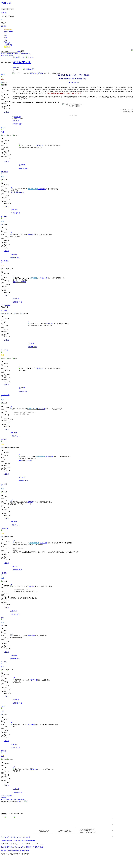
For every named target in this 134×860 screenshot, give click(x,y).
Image (7, 799)
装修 (5, 35)
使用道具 (15, 124)
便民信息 (7, 43)
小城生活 (17, 53)
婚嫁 (5, 37)
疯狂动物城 (4, 172)
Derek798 (3, 662)
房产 (5, 33)
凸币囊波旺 (4, 528)
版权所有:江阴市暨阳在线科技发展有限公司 (15, 850)
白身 (2, 711)
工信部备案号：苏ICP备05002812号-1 (13, 847)
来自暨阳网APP (33, 189)
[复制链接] (16, 67)
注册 (22, 801)
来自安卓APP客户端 (17, 193)
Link (11, 799)
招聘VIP (7, 47)
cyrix (2, 617)
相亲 (5, 41)
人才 (5, 39)
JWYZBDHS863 (6, 305)
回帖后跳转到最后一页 (16, 813)
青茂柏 (3, 74)
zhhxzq (3, 127)
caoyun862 (4, 484)
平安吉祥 (4, 751)
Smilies (22, 799)
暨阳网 (8, 29)
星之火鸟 (4, 216)
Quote (14, 799)
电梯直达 (15, 69)
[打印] (15, 57)
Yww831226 (4, 261)
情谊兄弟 (4, 439)
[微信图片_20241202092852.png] (72, 104)
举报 (20, 124)
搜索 (19, 51)
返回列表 (4, 55)
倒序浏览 (40, 73)
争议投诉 (10, 840)
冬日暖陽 (4, 573)
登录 (18, 801)
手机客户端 (8, 45)
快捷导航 (4, 26)
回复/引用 (15, 120)
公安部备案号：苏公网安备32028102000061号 (15, 837)
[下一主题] (29, 57)
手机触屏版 (27, 840)
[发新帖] (10, 55)
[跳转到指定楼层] (28, 69)
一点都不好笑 (5, 395)
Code (18, 799)
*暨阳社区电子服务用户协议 (34, 847)
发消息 (6, 112)
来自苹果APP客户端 (25, 460)
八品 (2, 132)
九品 (2, 666)
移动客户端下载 (18, 840)
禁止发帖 (4, 310)
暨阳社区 (8, 31)
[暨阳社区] (6, 3)
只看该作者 (33, 73)
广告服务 (4, 840)
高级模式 (4, 797)
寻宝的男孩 (4, 350)
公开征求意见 (25, 53)
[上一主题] (21, 57)
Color (3, 799)
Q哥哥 (3, 706)
